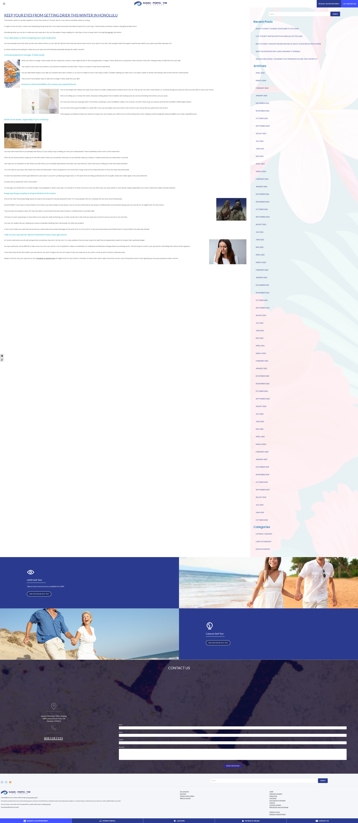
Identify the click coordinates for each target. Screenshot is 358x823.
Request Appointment (277, 814)
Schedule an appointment (45, 258)
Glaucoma (273, 796)
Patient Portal (274, 812)
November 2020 (262, 384)
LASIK (271, 792)
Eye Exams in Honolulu (277, 800)
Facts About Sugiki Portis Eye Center (10, 807)
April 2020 (260, 437)
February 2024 (262, 88)
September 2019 (263, 490)
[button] (4, 3)
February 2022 (262, 270)
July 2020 (259, 414)
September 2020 (263, 399)
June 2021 (260, 331)
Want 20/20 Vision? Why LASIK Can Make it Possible (278, 51)
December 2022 (262, 194)
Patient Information (187, 796)
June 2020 (260, 421)
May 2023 (259, 156)
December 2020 (262, 376)
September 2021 (263, 308)
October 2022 (262, 209)
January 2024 (261, 96)
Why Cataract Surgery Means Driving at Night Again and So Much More (288, 44)
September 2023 (263, 126)
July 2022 (259, 232)
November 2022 (262, 202)
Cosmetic (273, 798)
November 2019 (262, 475)
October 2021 (262, 300)
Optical (272, 803)
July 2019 (259, 505)
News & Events (185, 798)
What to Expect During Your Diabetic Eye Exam (277, 29)
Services (183, 794)
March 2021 (261, 353)
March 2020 (261, 444)
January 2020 (261, 459)
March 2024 (261, 80)
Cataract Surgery (264, 534)
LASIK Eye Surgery (263, 541)
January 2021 (261, 368)
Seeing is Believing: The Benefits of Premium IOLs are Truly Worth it (287, 59)
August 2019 (261, 497)
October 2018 (262, 520)
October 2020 (262, 391)
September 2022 (263, 217)
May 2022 (259, 247)
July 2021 (259, 323)
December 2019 (262, 467)
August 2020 (261, 406)
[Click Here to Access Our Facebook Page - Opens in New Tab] (2, 782)
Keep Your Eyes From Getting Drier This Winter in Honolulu (61, 15)
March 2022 (261, 262)
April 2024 (260, 73)
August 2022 (261, 224)
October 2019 (262, 482)
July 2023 (259, 141)
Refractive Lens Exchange (278, 807)
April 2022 (260, 255)
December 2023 (262, 103)
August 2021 (261, 315)
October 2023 (262, 118)
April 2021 (260, 346)
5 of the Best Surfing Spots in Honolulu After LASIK (279, 36)
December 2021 (262, 285)
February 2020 (262, 452)
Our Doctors (184, 792)
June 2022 (260, 240)
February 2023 (262, 179)
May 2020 (259, 429)
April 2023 (260, 164)
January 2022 (261, 277)
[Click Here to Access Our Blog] (10, 782)
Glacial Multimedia (31, 797)
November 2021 (262, 293)
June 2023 (260, 149)
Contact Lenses (275, 805)
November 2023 (262, 111)
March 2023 (261, 171)
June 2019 (260, 512)
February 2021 (262, 361)
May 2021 (259, 338)
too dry (110, 32)
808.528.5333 (53, 738)
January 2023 (261, 187)
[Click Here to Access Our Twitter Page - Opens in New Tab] (6, 782)
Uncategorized (263, 549)
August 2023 (261, 133)
